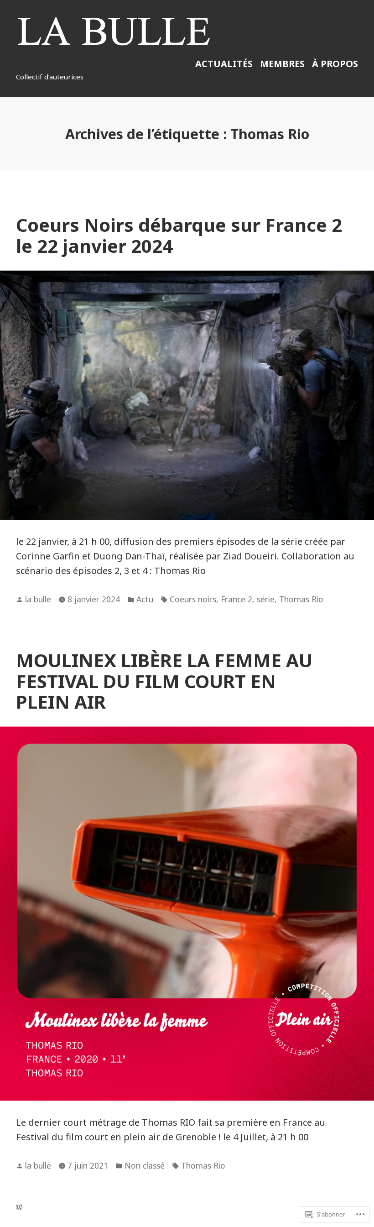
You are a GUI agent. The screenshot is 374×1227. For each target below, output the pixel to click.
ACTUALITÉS (224, 63)
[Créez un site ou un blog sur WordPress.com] (19, 1206)
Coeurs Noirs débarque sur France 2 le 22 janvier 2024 (179, 235)
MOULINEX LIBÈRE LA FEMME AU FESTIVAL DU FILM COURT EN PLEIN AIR (164, 680)
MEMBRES (282, 63)
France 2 (236, 599)
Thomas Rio (301, 599)
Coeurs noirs (193, 599)
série (266, 599)
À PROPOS (335, 63)
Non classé (145, 1165)
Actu (144, 599)
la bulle (38, 599)
